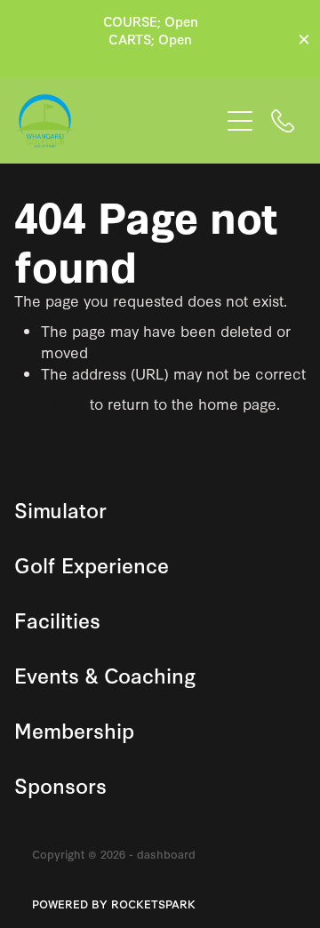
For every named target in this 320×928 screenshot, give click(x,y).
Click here (49, 403)
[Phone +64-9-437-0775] (282, 121)
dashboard (166, 853)
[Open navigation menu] (240, 121)
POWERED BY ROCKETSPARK (114, 903)
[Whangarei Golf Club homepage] (117, 121)
